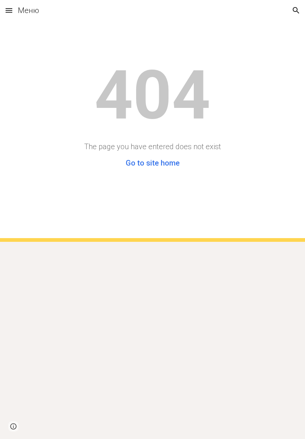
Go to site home (153, 162)
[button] (9, 10)
